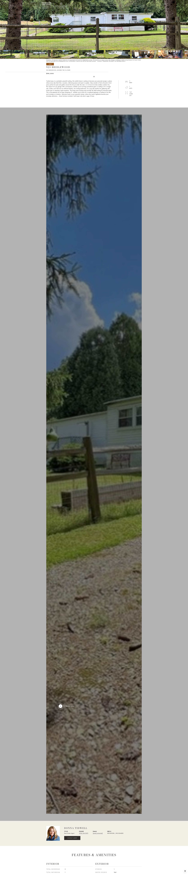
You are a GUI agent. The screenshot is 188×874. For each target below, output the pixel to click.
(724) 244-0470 (83, 833)
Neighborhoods (114, 5)
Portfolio (94, 5)
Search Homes (103, 5)
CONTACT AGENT (72, 838)
